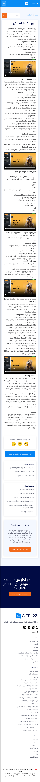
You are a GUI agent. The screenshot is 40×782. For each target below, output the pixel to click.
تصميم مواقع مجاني (32, 727)
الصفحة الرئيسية (33, 641)
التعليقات (35, 650)
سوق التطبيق (31, 658)
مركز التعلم (35, 745)
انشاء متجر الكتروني (32, 674)
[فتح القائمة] (4, 3)
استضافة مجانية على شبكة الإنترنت (28, 724)
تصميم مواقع (34, 671)
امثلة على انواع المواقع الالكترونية (28, 653)
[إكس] (33, 627)
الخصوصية (27, 776)
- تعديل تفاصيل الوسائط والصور (24, 497)
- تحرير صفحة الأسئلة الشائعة (24, 471)
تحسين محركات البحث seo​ (30, 730)
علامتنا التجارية (34, 757)
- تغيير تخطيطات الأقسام (26, 475)
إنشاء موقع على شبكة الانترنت (20, 549)
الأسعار (36, 644)
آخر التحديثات (34, 661)
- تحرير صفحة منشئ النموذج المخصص (22, 467)
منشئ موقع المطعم (32, 718)
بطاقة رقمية (34, 703)
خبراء (37, 754)
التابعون (35, 751)
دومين (36, 676)
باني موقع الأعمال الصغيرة (30, 700)
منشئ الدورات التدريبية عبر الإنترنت (28, 715)
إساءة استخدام (19, 776)
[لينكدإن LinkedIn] (29, 627)
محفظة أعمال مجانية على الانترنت (28, 697)
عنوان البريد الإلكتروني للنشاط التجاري (27, 706)
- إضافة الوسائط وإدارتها (26, 493)
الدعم (36, 14)
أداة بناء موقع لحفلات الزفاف (29, 694)
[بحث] (4, 15)
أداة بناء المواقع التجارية (31, 682)
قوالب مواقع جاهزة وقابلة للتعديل (28, 655)
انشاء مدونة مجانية (32, 709)
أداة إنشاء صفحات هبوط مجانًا (29, 679)
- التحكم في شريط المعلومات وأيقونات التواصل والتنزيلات (21, 506)
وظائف (33, 748)
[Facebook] (37, 627)
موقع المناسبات (33, 688)
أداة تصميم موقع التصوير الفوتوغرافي (27, 685)
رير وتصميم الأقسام (14, 406)
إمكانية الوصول (9, 776)
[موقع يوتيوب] (25, 627)
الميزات (36, 647)
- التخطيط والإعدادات (27, 511)
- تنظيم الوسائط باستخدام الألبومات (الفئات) (20, 501)
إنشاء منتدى (34, 712)
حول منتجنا (35, 739)
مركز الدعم (35, 742)
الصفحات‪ (29, 14)
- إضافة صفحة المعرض (26, 489)
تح (21, 406)
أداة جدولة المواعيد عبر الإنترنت (29, 721)
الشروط (33, 776)
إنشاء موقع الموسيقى (31, 691)
